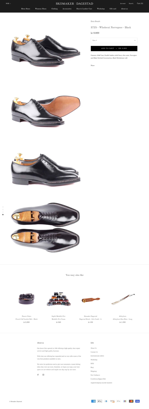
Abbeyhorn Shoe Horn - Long (122, 319)
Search (131, 3)
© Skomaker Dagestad (15, 401)
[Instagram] (43, 374)
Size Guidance (95, 375)
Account (123, 3)
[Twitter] (99, 65)
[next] (141, 301)
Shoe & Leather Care (84, 9)
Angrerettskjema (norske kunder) (101, 383)
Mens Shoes (25, 9)
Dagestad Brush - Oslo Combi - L (90, 319)
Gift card (113, 9)
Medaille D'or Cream (58, 319)
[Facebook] (96, 65)
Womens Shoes (40, 9)
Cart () (140, 3)
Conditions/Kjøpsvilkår (98, 379)
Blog (92, 367)
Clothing (54, 9)
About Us (94, 348)
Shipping (94, 371)
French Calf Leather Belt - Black (26, 319)
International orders (97, 356)
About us (124, 9)
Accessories (67, 9)
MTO (92, 363)
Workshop (101, 9)
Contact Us (94, 352)
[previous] (7, 301)
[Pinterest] (102, 65)
